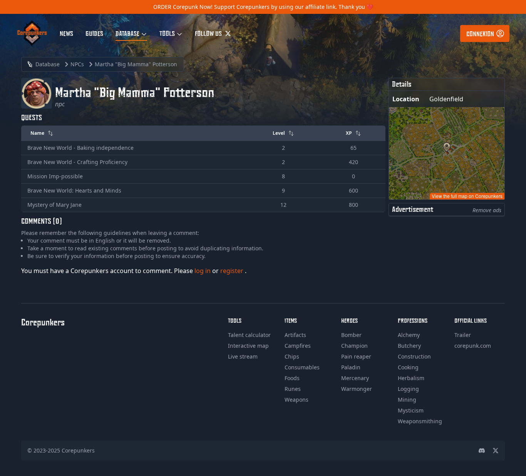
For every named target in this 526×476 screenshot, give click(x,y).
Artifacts (295, 335)
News (66, 33)
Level (279, 133)
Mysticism (411, 410)
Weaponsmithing (420, 421)
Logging (408, 388)
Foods (292, 378)
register (232, 270)
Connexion (480, 33)
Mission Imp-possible (55, 176)
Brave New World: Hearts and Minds (74, 190)
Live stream (243, 356)
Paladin (350, 367)
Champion (354, 345)
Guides (94, 33)
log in (203, 270)
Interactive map (248, 345)
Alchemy (409, 335)
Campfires (298, 345)
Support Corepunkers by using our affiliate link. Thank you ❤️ (293, 6)
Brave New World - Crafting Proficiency (77, 162)
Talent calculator (249, 335)
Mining (407, 399)
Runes (293, 388)
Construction (414, 356)
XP (349, 133)
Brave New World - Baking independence (80, 147)
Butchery (409, 345)
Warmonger (356, 388)
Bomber (351, 335)
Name (37, 133)
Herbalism (411, 378)
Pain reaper (356, 356)
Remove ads (486, 210)
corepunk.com (472, 345)
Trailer (462, 335)
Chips (292, 356)
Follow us (209, 33)
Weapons (296, 399)
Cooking (408, 367)
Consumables (302, 367)
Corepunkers (78, 450)
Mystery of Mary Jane (54, 204)
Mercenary (355, 378)
